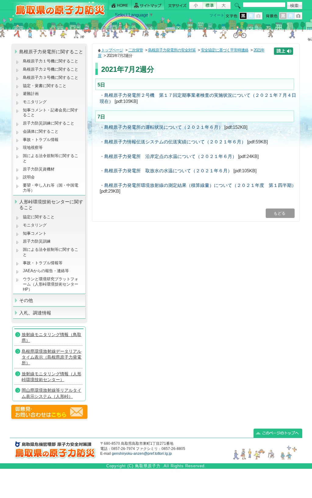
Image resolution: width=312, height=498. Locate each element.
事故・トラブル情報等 (43, 263)
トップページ (112, 50)
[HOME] (120, 5)
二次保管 (135, 50)
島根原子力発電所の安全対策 (172, 50)
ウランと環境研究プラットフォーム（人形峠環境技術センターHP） (50, 284)
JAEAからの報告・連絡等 (46, 270)
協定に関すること (39, 217)
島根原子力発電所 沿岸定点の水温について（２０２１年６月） (170, 156)
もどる (280, 213)
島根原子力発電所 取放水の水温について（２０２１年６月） (168, 170)
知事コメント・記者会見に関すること (50, 112)
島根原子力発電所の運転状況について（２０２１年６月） (163, 127)
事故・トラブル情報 (42, 139)
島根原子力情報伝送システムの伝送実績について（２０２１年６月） (175, 141)
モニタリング (35, 102)
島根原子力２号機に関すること (50, 69)
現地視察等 (33, 147)
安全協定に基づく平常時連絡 (224, 50)
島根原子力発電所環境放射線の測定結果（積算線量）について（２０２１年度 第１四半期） (200, 185)
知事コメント (35, 233)
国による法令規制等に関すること (50, 158)
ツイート (217, 15)
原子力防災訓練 (37, 241)
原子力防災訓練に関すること (48, 123)
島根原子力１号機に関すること (50, 61)
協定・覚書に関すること (44, 85)
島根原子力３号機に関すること (50, 77)
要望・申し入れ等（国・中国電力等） (50, 188)
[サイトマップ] (148, 5)
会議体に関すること (40, 131)
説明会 (29, 177)
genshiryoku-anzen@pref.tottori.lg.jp (142, 453)
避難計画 (31, 93)
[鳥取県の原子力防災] (58, 17)
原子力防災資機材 (39, 169)
